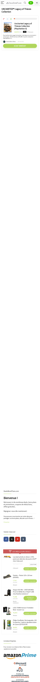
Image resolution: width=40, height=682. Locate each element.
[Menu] (2, 2)
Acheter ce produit (30, 569)
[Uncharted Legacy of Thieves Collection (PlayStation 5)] (8, 23)
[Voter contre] (7, 19)
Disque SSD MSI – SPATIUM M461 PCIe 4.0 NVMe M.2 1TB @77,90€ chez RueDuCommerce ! (23, 592)
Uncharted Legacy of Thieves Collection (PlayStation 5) (23, 26)
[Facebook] (6, 539)
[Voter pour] (11, 19)
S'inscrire (6, 522)
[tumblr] (23, 539)
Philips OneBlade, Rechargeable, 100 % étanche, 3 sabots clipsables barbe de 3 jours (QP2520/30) (25, 622)
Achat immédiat (20, 46)
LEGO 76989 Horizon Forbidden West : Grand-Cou (23, 609)
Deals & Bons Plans (11, 41)
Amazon (31, 32)
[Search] (24, 2)
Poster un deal (30, 2)
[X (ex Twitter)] (11, 539)
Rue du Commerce (15, 602)
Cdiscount (15, 568)
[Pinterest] (17, 539)
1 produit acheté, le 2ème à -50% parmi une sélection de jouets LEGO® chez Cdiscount (24, 559)
